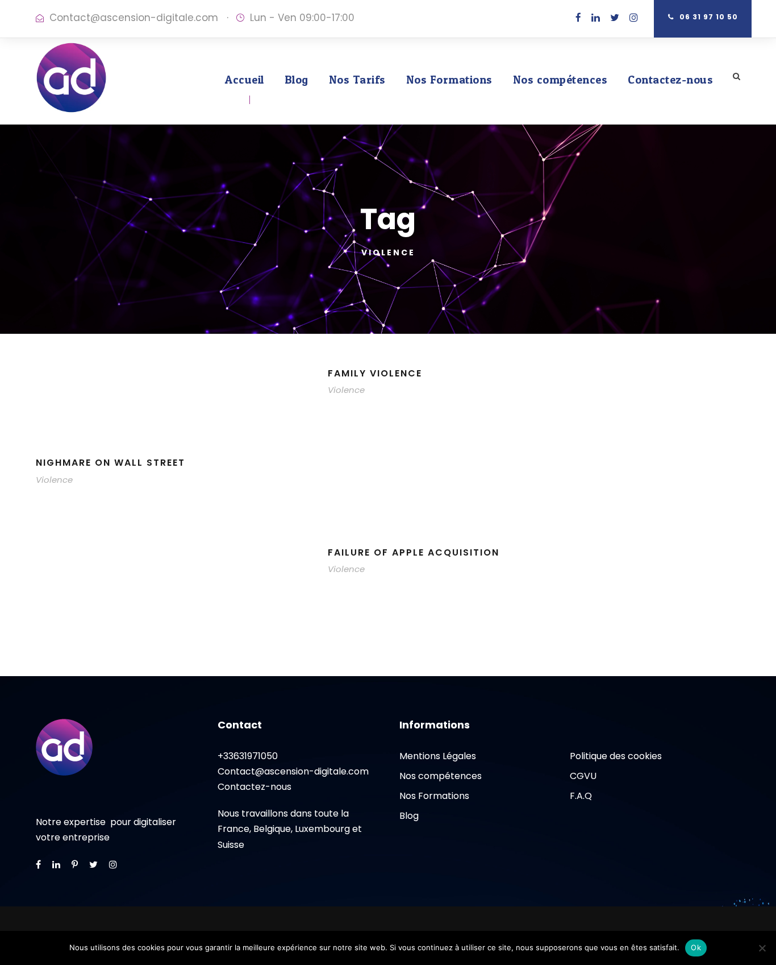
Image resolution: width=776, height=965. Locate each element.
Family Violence (375, 373)
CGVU (583, 775)
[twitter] (614, 17)
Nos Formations (449, 79)
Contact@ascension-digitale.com (133, 17)
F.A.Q (581, 795)
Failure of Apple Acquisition (413, 552)
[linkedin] (595, 17)
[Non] (761, 948)
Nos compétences (560, 79)
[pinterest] (75, 864)
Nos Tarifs (357, 79)
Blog (296, 79)
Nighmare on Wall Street (110, 462)
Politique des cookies (616, 756)
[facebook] (578, 17)
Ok (696, 947)
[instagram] (633, 17)
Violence (346, 390)
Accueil (244, 79)
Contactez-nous (670, 79)
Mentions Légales (437, 756)
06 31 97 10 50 (708, 17)
